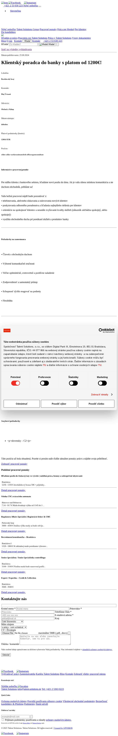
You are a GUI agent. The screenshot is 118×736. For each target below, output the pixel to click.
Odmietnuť (22, 403)
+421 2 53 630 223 (13, 5)
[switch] (44, 383)
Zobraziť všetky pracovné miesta (90, 674)
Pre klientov (80, 29)
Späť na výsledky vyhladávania (16, 49)
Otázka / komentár (10, 644)
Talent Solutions (9, 689)
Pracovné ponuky (48, 29)
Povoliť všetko (96, 403)
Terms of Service (37, 723)
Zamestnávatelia (27, 674)
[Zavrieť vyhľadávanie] (57, 44)
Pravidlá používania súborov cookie (44, 701)
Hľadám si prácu (9, 38)
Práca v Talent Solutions (59, 38)
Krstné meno (8, 608)
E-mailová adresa (64, 615)
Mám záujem (7, 624)
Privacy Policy (26, 723)
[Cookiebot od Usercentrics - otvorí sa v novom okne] (101, 330)
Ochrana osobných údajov (14, 701)
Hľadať (27, 41)
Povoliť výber (59, 403)
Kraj (57, 618)
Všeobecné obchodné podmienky (79, 701)
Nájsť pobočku (30, 5)
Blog (3, 41)
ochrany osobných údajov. (58, 720)
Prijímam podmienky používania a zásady (38, 720)
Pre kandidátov (8, 32)
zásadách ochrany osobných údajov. (97, 649)
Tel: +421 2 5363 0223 (53, 689)
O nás (9, 41)
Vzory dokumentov (81, 38)
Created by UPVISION (63, 728)
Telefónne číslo (63, 612)
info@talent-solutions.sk (29, 689)
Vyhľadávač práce (10, 674)
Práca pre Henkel (65, 29)
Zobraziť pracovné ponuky (14, 464)
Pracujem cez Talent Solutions (32, 38)
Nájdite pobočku (9, 686)
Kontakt (18, 41)
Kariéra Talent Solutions (47, 674)
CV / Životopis (8, 630)
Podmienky (29, 704)
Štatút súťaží (42, 704)
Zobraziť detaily (99, 394)
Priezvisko (76, 608)
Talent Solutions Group (27, 29)
